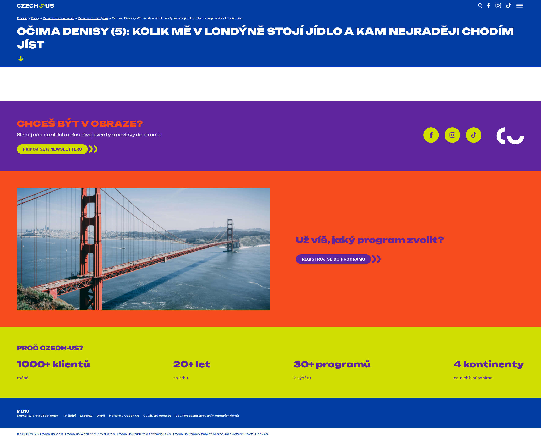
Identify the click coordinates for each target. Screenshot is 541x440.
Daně (101, 415)
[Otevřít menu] (519, 6)
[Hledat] (480, 6)
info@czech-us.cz (239, 434)
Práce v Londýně (93, 18)
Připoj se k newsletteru (52, 149)
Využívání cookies (157, 415)
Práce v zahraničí (58, 18)
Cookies (261, 434)
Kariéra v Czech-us (124, 415)
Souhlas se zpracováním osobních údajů (207, 415)
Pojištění (69, 415)
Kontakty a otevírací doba (37, 415)
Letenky (86, 415)
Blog (35, 18)
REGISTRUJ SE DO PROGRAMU (333, 259)
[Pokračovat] (21, 59)
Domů (22, 18)
